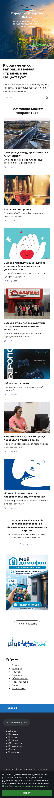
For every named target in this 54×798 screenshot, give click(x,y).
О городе (17, 675)
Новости (17, 671)
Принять (27, 793)
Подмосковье (20, 681)
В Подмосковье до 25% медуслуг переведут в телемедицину (24, 438)
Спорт (15, 685)
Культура (17, 668)
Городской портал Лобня (27, 15)
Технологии (18, 688)
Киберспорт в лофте (17, 383)
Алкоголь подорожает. (18, 209)
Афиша (16, 665)
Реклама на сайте (27, 623)
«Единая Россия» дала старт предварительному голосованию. (25, 495)
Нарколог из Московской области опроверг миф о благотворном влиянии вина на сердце (27, 525)
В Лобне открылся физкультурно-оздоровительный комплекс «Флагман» (25, 326)
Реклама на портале (16, 722)
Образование (20, 678)
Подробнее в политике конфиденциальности (25, 786)
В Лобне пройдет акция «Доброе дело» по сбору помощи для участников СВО (24, 266)
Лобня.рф (11, 708)
